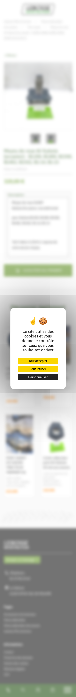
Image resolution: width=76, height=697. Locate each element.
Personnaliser (38, 377)
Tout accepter (38, 361)
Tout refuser (38, 369)
